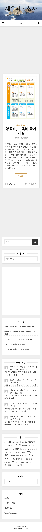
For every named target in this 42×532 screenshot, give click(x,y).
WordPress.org (10, 513)
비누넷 (12, 455)
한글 (22, 465)
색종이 (17, 456)
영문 (14, 459)
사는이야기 (21, 125)
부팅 (29, 452)
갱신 (35, 449)
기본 (5, 452)
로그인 (7, 497)
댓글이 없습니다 (31, 183)
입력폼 (26, 459)
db (26, 442)
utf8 (28, 449)
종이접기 (31, 459)
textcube (8, 449)
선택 (22, 455)
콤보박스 (23, 462)
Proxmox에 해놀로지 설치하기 (16, 344)
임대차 (18, 459)
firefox (31, 441)
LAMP (10, 446)
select (24, 446)
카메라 (18, 462)
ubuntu (17, 448)
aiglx (5, 442)
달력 (13, 452)
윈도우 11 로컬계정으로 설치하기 (17, 349)
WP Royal (24, 528)
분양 (6, 455)
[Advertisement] (21, 52)
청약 (13, 461)
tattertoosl (31, 446)
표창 (18, 465)
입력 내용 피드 (9, 503)
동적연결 (18, 452)
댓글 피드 (8, 508)
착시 (35, 459)
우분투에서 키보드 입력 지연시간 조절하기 (23, 368)
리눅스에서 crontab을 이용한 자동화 (23, 391)
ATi (13, 441)
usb (24, 449)
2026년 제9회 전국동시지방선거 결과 (18, 339)
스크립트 (29, 455)
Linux (17, 445)
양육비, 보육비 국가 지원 (21, 131)
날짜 (9, 452)
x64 (31, 449)
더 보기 (21, 176)
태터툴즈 (28, 462)
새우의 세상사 (21, 8)
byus (22, 442)
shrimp (12, 183)
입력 (22, 459)
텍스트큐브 (8, 465)
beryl (17, 442)
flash (5, 446)
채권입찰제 (7, 462)
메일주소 (24, 452)
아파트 (8, 458)
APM (9, 442)
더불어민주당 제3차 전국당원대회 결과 (19, 326)
